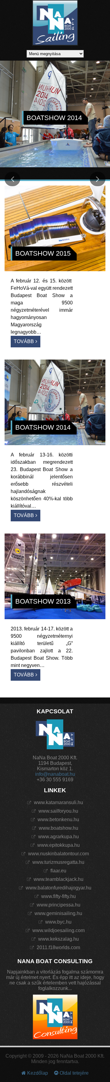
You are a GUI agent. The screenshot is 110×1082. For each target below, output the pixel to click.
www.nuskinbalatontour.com (58, 853)
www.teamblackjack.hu (57, 879)
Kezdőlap (37, 1073)
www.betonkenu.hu (57, 819)
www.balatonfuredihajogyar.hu (57, 887)
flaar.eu (57, 870)
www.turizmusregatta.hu (57, 862)
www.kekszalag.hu (58, 939)
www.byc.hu (58, 921)
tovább (24, 341)
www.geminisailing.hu (57, 913)
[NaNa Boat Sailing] (55, 23)
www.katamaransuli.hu (58, 802)
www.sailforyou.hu (57, 811)
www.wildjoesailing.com (58, 930)
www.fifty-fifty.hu (58, 896)
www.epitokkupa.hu (58, 845)
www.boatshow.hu (58, 828)
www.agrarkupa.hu (58, 836)
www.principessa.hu (57, 904)
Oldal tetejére (73, 1073)
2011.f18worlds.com (57, 947)
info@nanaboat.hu (55, 774)
